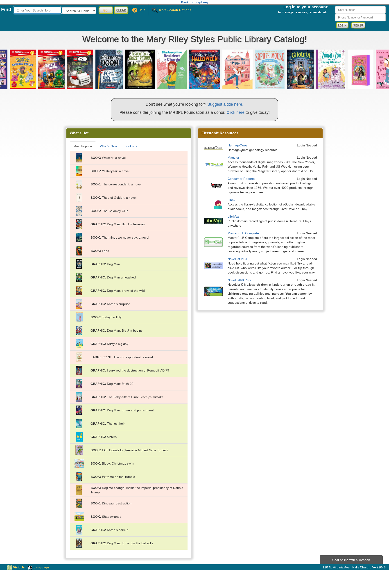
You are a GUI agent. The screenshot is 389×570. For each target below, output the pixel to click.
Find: (7, 9)
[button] (39, 69)
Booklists (130, 146)
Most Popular (82, 146)
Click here (235, 112)
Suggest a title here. (225, 104)
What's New (108, 146)
